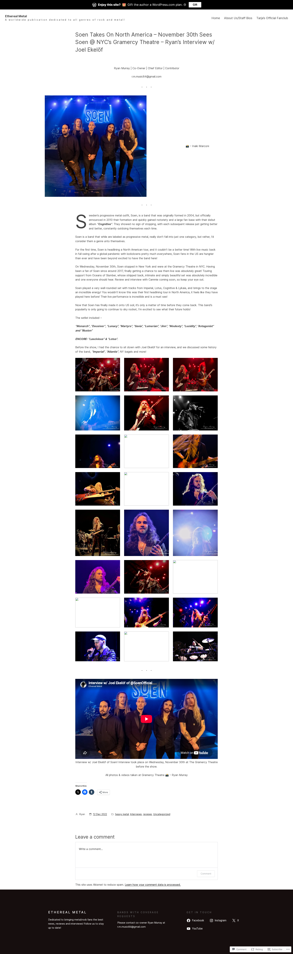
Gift (195, 4)
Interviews (136, 814)
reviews (147, 814)
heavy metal (122, 814)
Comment (206, 873)
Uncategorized (161, 814)
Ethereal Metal (16, 16)
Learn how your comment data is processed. (153, 884)
